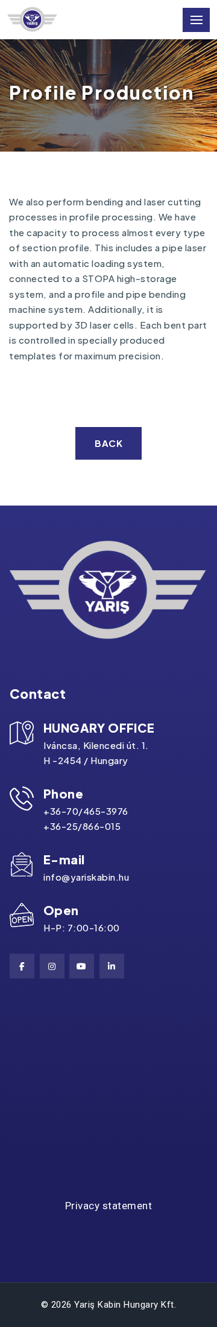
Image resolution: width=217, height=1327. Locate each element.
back (108, 443)
